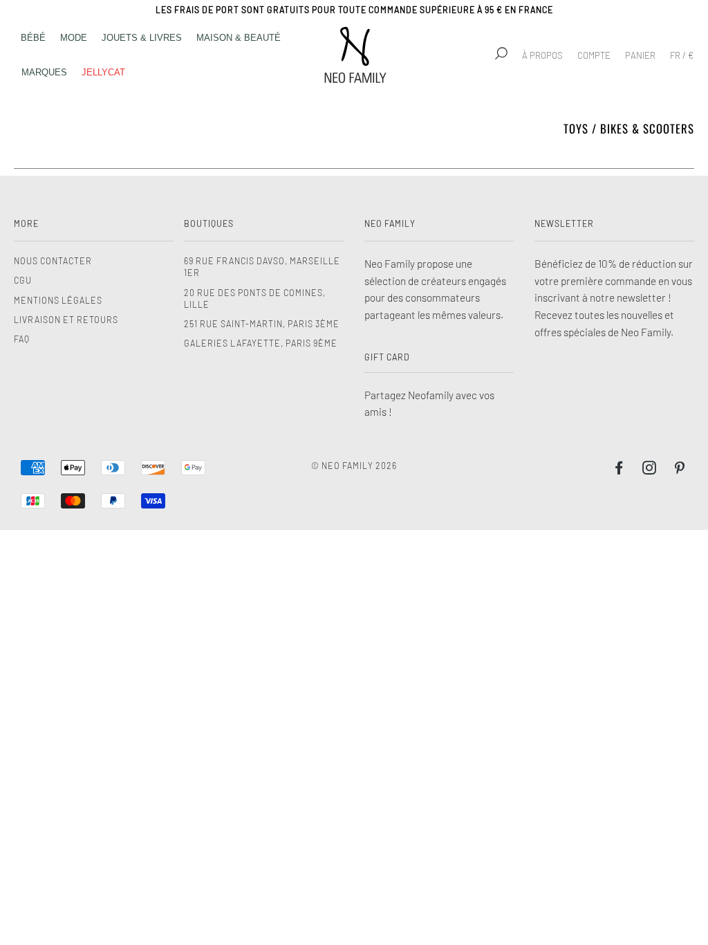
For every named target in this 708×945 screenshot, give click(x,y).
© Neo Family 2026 (354, 465)
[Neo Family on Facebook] (619, 470)
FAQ (22, 339)
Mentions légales (58, 300)
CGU (23, 280)
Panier (640, 55)
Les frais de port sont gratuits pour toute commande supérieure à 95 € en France (354, 10)
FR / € (681, 55)
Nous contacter (53, 261)
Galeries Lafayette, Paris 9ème (260, 343)
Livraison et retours (66, 319)
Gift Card (387, 357)
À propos (542, 55)
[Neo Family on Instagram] (649, 470)
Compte (594, 55)
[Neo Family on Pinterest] (680, 470)
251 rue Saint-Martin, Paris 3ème (261, 324)
